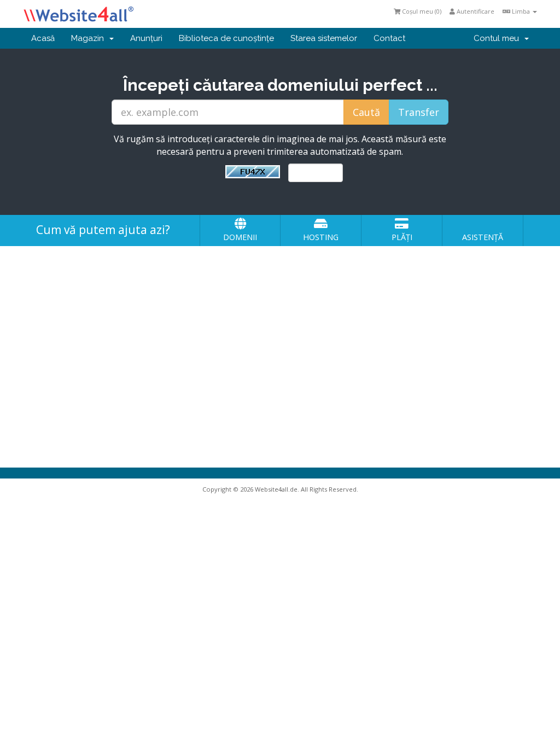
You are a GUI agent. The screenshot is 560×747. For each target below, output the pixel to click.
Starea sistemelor (323, 38)
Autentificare (474, 11)
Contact (389, 38)
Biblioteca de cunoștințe (226, 38)
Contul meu (498, 38)
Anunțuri (146, 38)
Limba (521, 11)
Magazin (89, 38)
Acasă (43, 38)
